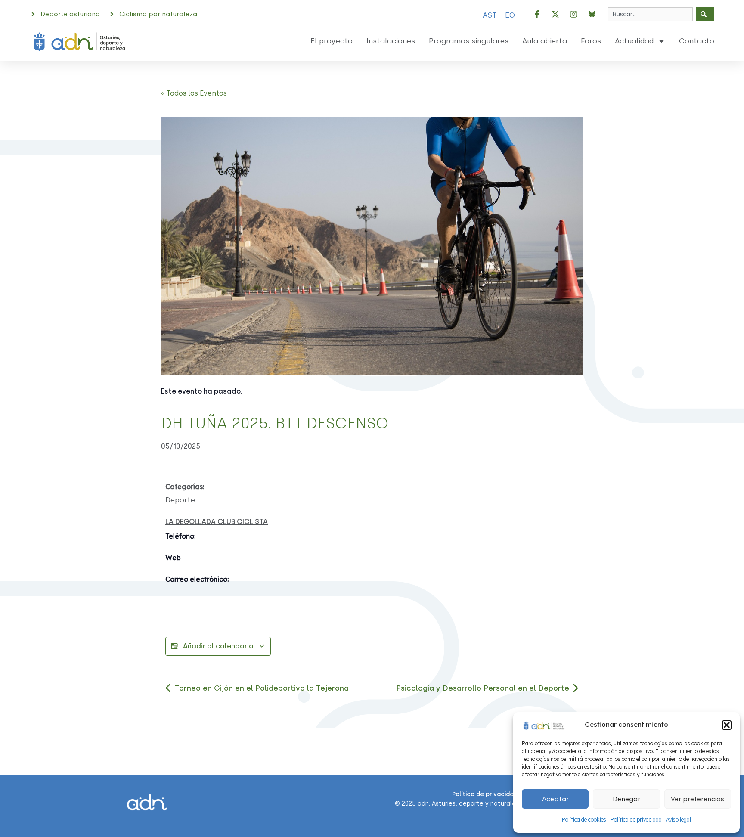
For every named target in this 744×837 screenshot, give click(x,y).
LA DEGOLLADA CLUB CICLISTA (216, 522)
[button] (726, 725)
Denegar (626, 799)
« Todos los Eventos (194, 93)
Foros (591, 41)
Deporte (180, 500)
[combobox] (650, 14)
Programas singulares (468, 41)
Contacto (696, 41)
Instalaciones (390, 41)
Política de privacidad (636, 819)
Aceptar (555, 799)
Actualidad (634, 41)
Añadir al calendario (218, 646)
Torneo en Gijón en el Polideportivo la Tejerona (261, 688)
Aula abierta (544, 41)
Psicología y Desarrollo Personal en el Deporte (483, 688)
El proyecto (331, 41)
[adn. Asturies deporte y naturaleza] (543, 724)
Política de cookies (584, 819)
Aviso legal (678, 819)
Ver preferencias (697, 799)
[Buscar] (705, 14)
